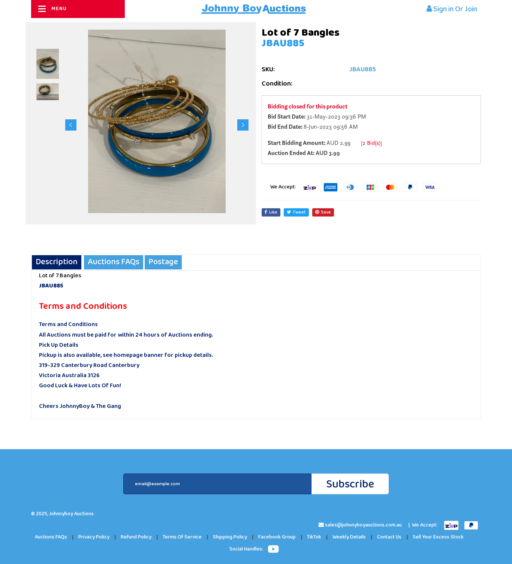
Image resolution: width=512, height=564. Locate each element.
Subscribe (350, 484)
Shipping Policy (230, 537)
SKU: (268, 69)
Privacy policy (93, 537)
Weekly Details (349, 537)
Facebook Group (277, 537)
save (326, 212)
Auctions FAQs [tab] (113, 262)
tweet (299, 212)
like (273, 212)
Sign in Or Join (454, 9)
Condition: (277, 84)
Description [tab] (57, 262)
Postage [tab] (163, 262)
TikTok (314, 537)
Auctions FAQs (51, 537)
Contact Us (389, 537)
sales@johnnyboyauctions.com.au (363, 525)
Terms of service (182, 537)
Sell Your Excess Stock (438, 537)
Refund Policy (136, 537)
